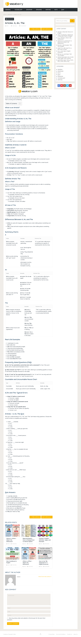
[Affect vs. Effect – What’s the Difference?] (28, 554)
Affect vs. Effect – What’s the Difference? (27, 562)
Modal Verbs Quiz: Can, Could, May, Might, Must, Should (66, 57)
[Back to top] (40, 633)
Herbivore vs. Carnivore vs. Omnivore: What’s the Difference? (65, 42)
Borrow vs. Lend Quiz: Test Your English (65, 54)
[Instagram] (64, 85)
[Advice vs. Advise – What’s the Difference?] (12, 531)
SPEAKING (39, 9)
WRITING (48, 9)
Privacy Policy (51, 634)
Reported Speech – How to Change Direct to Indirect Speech (28, 540)
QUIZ (62, 9)
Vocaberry (5, 634)
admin (7, 25)
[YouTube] (70, 85)
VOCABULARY (18, 9)
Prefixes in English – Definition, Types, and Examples (45, 540)
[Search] (72, 20)
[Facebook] (59, 85)
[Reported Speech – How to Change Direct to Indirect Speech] (28, 531)
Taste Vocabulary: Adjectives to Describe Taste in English (65, 35)
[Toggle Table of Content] (19, 103)
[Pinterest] (61, 85)
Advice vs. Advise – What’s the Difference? (11, 540)
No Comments (23, 25)
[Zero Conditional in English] (12, 554)
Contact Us (69, 634)
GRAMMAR (29, 9)
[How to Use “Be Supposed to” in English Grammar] (45, 554)
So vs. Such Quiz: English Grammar (64, 51)
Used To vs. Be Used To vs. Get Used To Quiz (65, 48)
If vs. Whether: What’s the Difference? (64, 38)
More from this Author (44, 576)
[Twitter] (67, 85)
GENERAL (8, 9)
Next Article (46, 29)
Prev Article (36, 29)
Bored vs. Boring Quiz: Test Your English (65, 45)
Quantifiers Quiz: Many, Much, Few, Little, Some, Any (65, 60)
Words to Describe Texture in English (65, 32)
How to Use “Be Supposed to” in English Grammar (43, 562)
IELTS (55, 9)
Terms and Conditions (60, 634)
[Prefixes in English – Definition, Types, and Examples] (45, 531)
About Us (76, 634)
